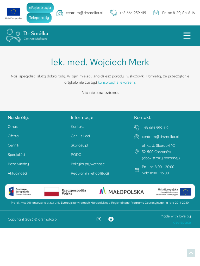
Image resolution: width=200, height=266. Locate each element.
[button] (187, 36)
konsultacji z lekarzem (116, 82)
